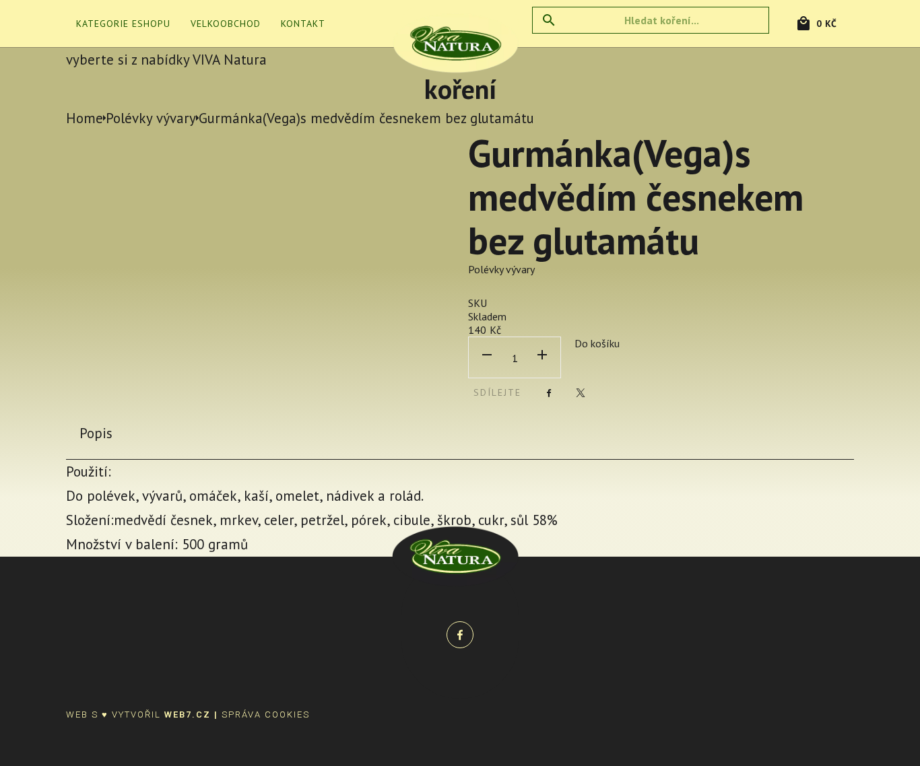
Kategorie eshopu (123, 24)
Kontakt (303, 24)
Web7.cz (187, 714)
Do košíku (597, 343)
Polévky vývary (501, 269)
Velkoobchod (226, 24)
